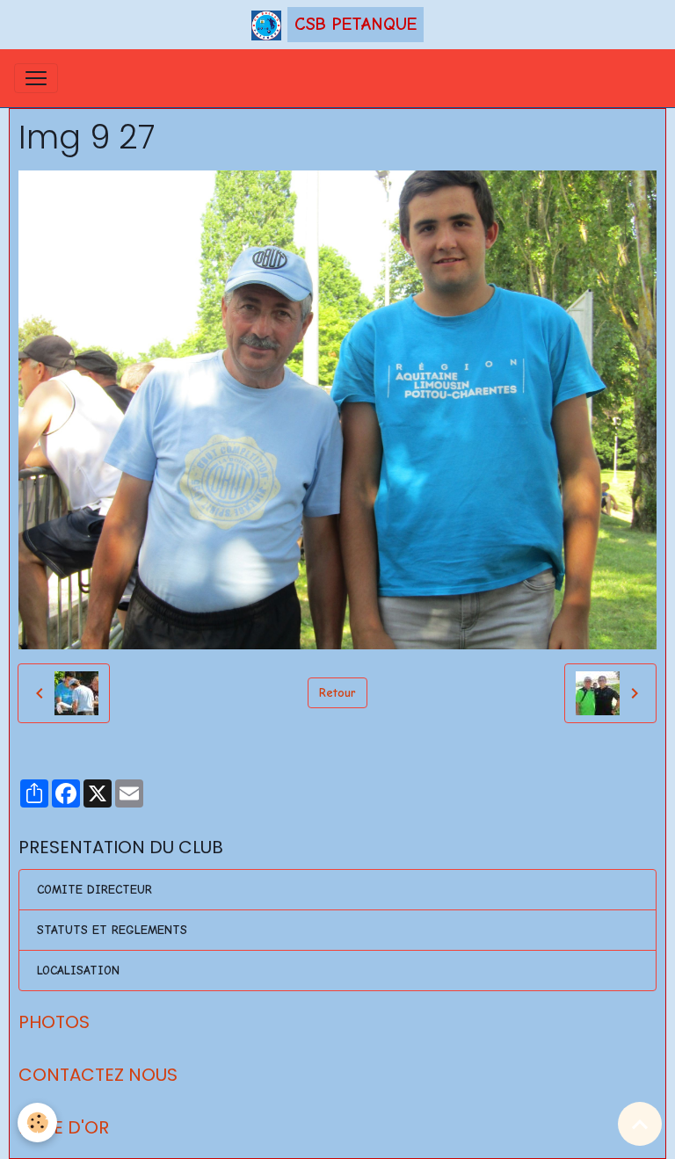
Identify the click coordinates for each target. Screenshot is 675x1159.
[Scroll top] (640, 1124)
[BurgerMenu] (36, 78)
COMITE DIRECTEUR (94, 889)
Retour (337, 692)
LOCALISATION (78, 970)
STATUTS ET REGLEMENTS (112, 930)
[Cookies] (37, 1122)
